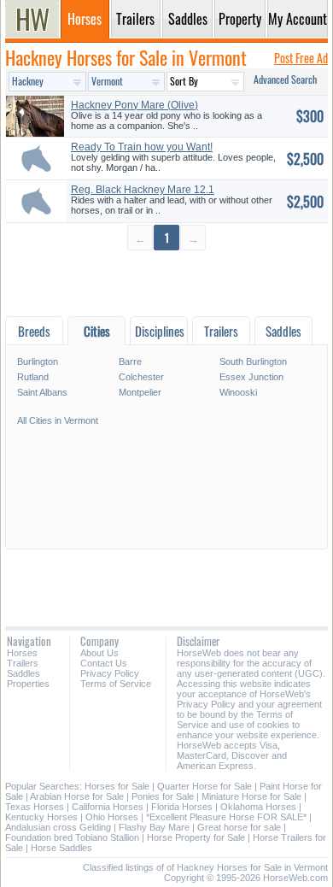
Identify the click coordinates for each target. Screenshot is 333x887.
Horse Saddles (61, 848)
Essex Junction (251, 377)
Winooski (238, 392)
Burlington (37, 361)
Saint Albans (42, 392)
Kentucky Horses (41, 817)
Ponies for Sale (162, 796)
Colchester (141, 377)
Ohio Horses (111, 817)
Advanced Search (285, 79)
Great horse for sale (239, 827)
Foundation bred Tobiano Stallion (72, 837)
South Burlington (253, 361)
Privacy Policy (109, 673)
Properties (28, 683)
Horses (22, 653)
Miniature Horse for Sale (251, 796)
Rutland (33, 377)
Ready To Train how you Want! (142, 147)
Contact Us (103, 663)
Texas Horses (34, 807)
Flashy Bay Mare (154, 827)
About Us (99, 653)
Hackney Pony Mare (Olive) (134, 105)
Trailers (22, 663)
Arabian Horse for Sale (77, 796)
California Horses (107, 807)
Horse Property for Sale (196, 837)
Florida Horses (182, 807)
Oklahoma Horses (258, 807)
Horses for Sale (117, 786)
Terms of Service (115, 683)
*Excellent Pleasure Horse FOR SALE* (226, 817)
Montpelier (140, 392)
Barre (130, 361)
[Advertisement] (166, 282)
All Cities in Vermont (57, 420)
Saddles (23, 673)
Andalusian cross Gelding (58, 827)
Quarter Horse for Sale (204, 786)
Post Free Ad (301, 58)
